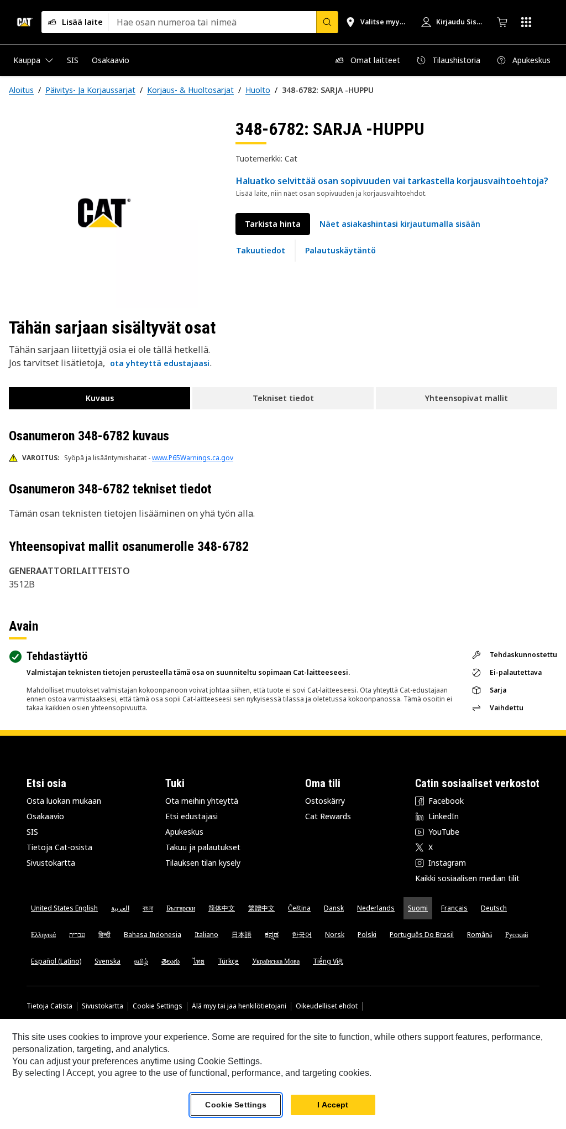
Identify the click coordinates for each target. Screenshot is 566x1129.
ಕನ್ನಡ (272, 934)
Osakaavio (45, 816)
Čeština (299, 908)
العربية (120, 908)
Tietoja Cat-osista (59, 847)
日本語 (241, 934)
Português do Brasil (422, 934)
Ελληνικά (43, 934)
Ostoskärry (325, 800)
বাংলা (148, 908)
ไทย (199, 961)
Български (180, 908)
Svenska (107, 961)
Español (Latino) (56, 961)
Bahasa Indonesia (152, 934)
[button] (400, 224)
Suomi (418, 908)
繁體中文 (261, 908)
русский (516, 934)
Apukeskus (184, 831)
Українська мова (276, 961)
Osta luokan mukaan (64, 800)
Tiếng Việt (328, 961)
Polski (367, 934)
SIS (32, 831)
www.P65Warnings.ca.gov (192, 457)
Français (454, 908)
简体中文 (221, 908)
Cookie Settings (157, 1006)
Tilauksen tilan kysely (202, 862)
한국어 (302, 934)
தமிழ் (141, 961)
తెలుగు (170, 961)
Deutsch (494, 908)
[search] (327, 22)
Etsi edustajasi (191, 816)
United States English (64, 908)
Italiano (206, 934)
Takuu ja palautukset (202, 847)
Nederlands (376, 908)
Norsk (334, 934)
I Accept (332, 1104)
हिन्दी (104, 934)
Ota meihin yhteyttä (201, 800)
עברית (77, 934)
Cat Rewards (328, 816)
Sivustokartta (51, 862)
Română (479, 934)
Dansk (334, 908)
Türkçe (228, 961)
